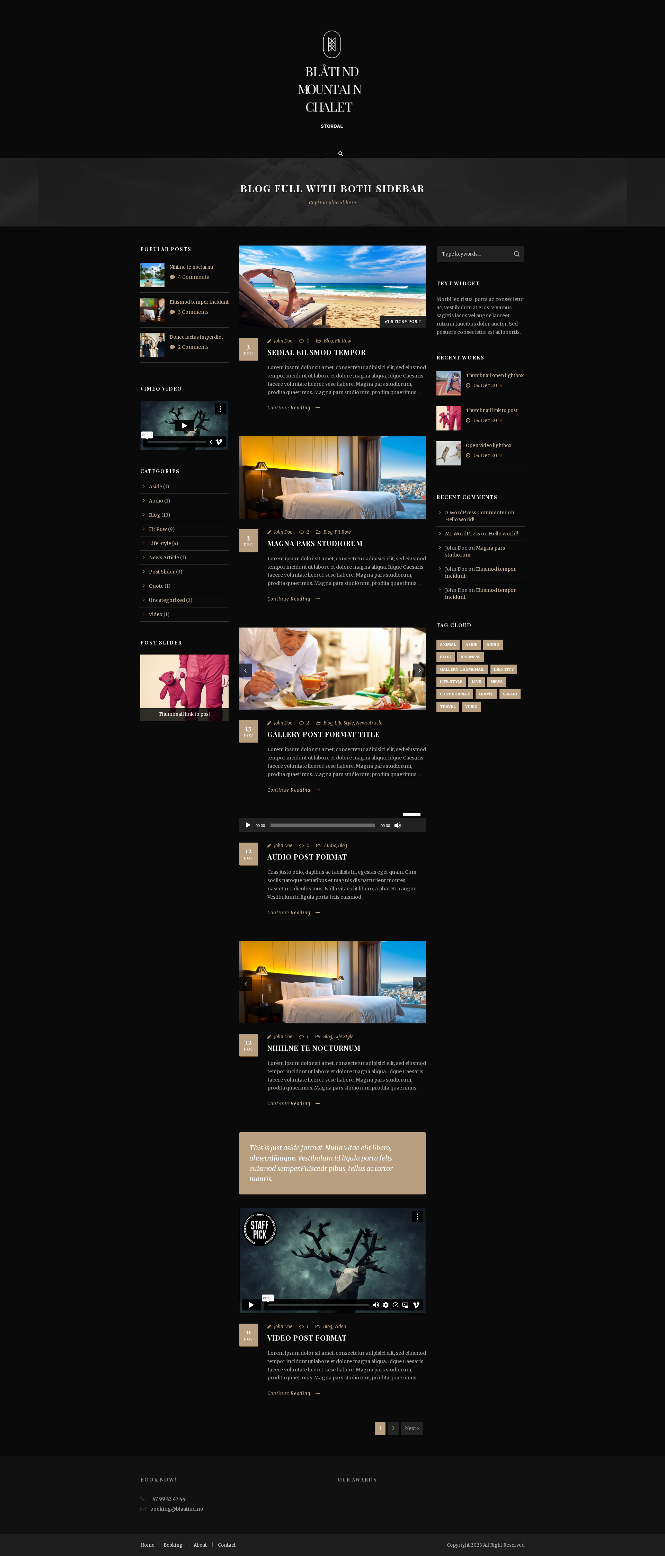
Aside (155, 486)
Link (476, 681)
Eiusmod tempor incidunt (199, 302)
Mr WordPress (462, 534)
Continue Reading (288, 408)
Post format (455, 694)
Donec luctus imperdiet (196, 337)
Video (340, 1327)
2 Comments (193, 347)
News (497, 681)
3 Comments (193, 312)
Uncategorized (167, 600)
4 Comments (193, 277)
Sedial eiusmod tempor (316, 352)
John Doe (283, 341)
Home (147, 1545)
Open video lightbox (489, 445)
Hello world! (460, 519)
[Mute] (397, 825)
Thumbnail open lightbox (495, 376)
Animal (448, 644)
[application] (332, 825)
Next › (412, 1428)
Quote (156, 586)
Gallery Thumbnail (462, 669)
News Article (369, 723)
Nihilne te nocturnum (314, 1047)
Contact (227, 1545)
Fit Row (343, 341)
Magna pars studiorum (315, 543)
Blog (328, 341)
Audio (330, 845)
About (200, 1545)
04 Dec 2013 (487, 385)
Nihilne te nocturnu (191, 267)
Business (470, 657)
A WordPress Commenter (476, 512)
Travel (448, 706)
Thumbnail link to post (491, 411)
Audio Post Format (307, 856)
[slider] (413, 814)
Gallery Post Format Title (323, 734)
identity (504, 669)
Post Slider (162, 572)
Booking (173, 1545)
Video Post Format (307, 1337)
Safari (510, 694)
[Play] (248, 825)
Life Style (344, 723)
